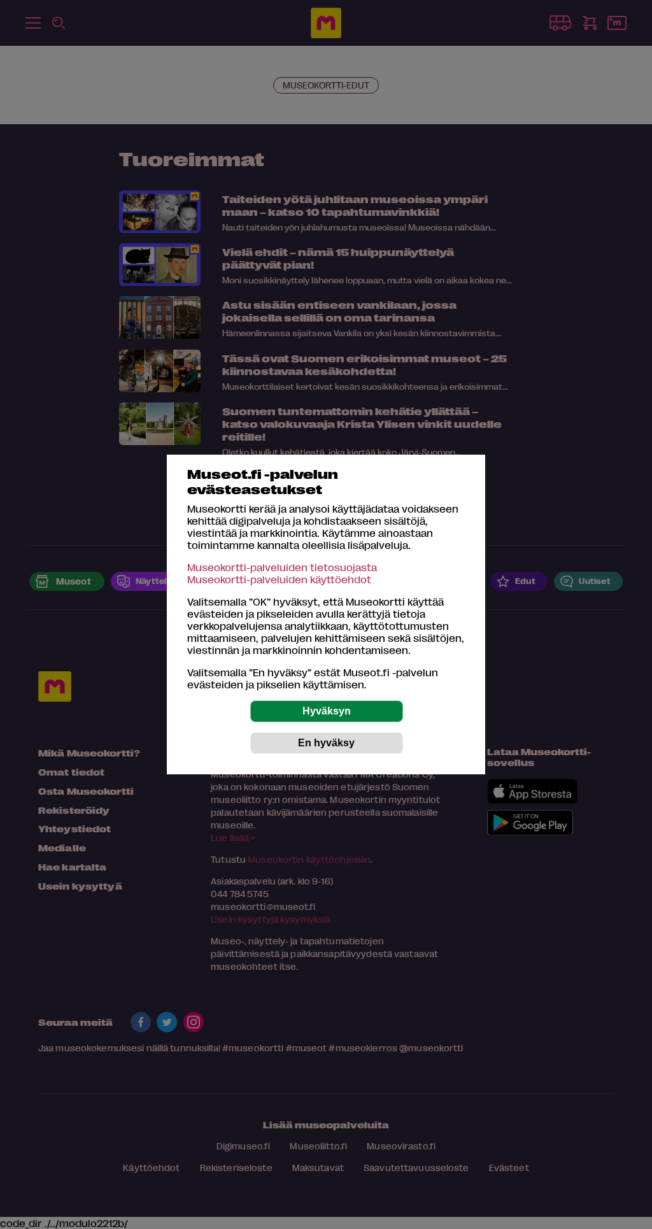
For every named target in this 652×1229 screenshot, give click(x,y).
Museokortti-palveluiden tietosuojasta (282, 567)
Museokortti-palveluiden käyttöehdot (279, 579)
